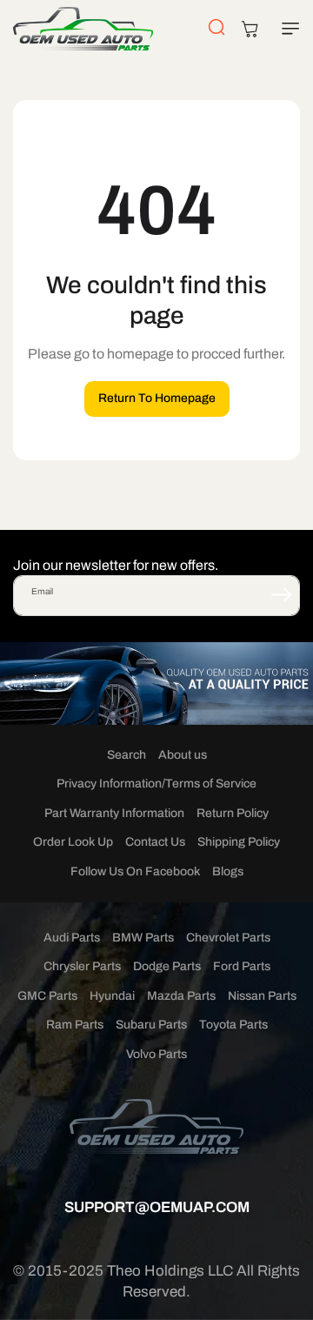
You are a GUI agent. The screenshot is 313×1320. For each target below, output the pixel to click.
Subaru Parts (151, 1024)
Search (126, 754)
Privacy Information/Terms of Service (156, 783)
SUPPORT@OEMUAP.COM (157, 1207)
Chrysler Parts (82, 966)
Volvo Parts (156, 1054)
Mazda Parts (181, 995)
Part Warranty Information (114, 813)
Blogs (227, 871)
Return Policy (232, 813)
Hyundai (112, 995)
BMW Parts (143, 937)
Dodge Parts (167, 966)
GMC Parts (47, 995)
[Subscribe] (281, 594)
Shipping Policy (238, 841)
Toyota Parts (233, 1024)
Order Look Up (73, 841)
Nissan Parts (262, 995)
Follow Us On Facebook (135, 871)
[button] (287, 29)
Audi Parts (71, 937)
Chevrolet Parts (228, 937)
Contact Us (155, 841)
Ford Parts (241, 966)
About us (182, 754)
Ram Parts (74, 1024)
